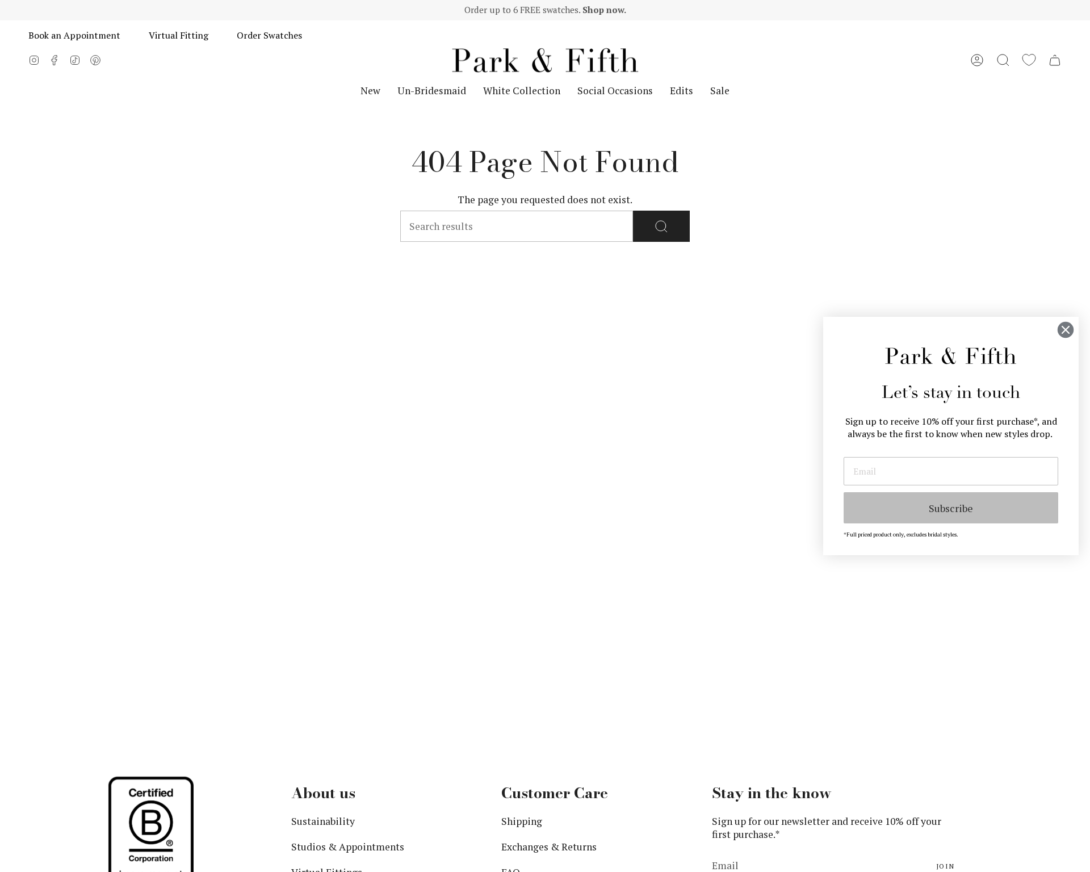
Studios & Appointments (347, 846)
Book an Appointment (74, 35)
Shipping (521, 821)
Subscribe (951, 508)
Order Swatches (269, 35)
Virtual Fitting (178, 35)
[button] (1003, 60)
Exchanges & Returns (549, 846)
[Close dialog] (1065, 329)
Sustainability (323, 821)
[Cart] (1055, 60)
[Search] (661, 226)
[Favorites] (1029, 60)
